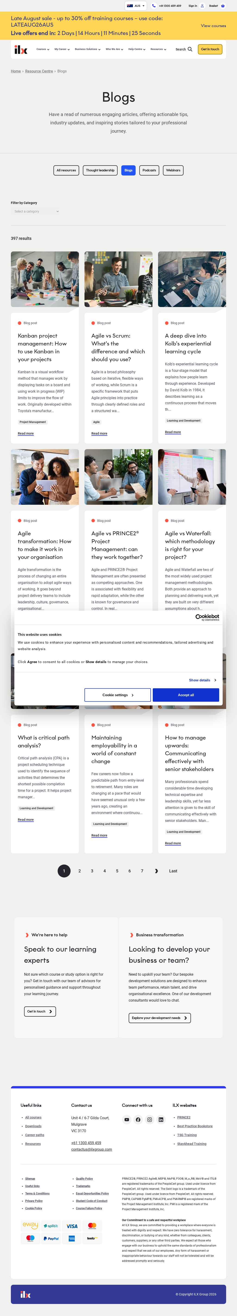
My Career (60, 49)
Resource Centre (39, 71)
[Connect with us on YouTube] (126, 1120)
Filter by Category (24, 203)
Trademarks (83, 1186)
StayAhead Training (191, 1144)
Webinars (173, 170)
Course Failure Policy (89, 1208)
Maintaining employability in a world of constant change (114, 749)
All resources (66, 170)
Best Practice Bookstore (195, 1126)
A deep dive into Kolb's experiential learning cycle (188, 343)
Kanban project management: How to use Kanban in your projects (42, 347)
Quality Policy (84, 1178)
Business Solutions (86, 49)
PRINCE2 (183, 1117)
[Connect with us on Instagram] (149, 1120)
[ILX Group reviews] (92, 1238)
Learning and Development (183, 420)
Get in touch (210, 49)
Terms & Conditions (37, 1193)
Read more (26, 433)
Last (173, 870)
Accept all (186, 695)
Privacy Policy (34, 1201)
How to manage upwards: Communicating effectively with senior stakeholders (189, 753)
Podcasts (149, 170)
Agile (96, 422)
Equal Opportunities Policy (92, 1193)
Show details (199, 680)
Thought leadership (100, 170)
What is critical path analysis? (43, 741)
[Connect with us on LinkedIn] (161, 1120)
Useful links (32, 1186)
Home (16, 71)
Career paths (34, 1135)
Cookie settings (115, 695)
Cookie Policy (33, 1208)
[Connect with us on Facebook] (138, 1120)
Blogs (128, 170)
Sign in (193, 5)
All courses (33, 1117)
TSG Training (187, 1135)
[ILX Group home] (21, 49)
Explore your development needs (156, 1018)
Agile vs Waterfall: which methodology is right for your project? (190, 545)
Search (181, 49)
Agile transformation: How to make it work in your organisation (44, 545)
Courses (41, 49)
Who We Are (113, 49)
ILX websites (184, 1105)
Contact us (81, 1105)
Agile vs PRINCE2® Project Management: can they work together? (117, 545)
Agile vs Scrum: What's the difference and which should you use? (118, 347)
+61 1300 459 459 (170, 5)
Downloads (33, 1126)
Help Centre (135, 49)
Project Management (33, 422)
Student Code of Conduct (91, 1201)
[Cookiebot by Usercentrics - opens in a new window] (199, 617)
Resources (157, 49)
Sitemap (30, 1178)
